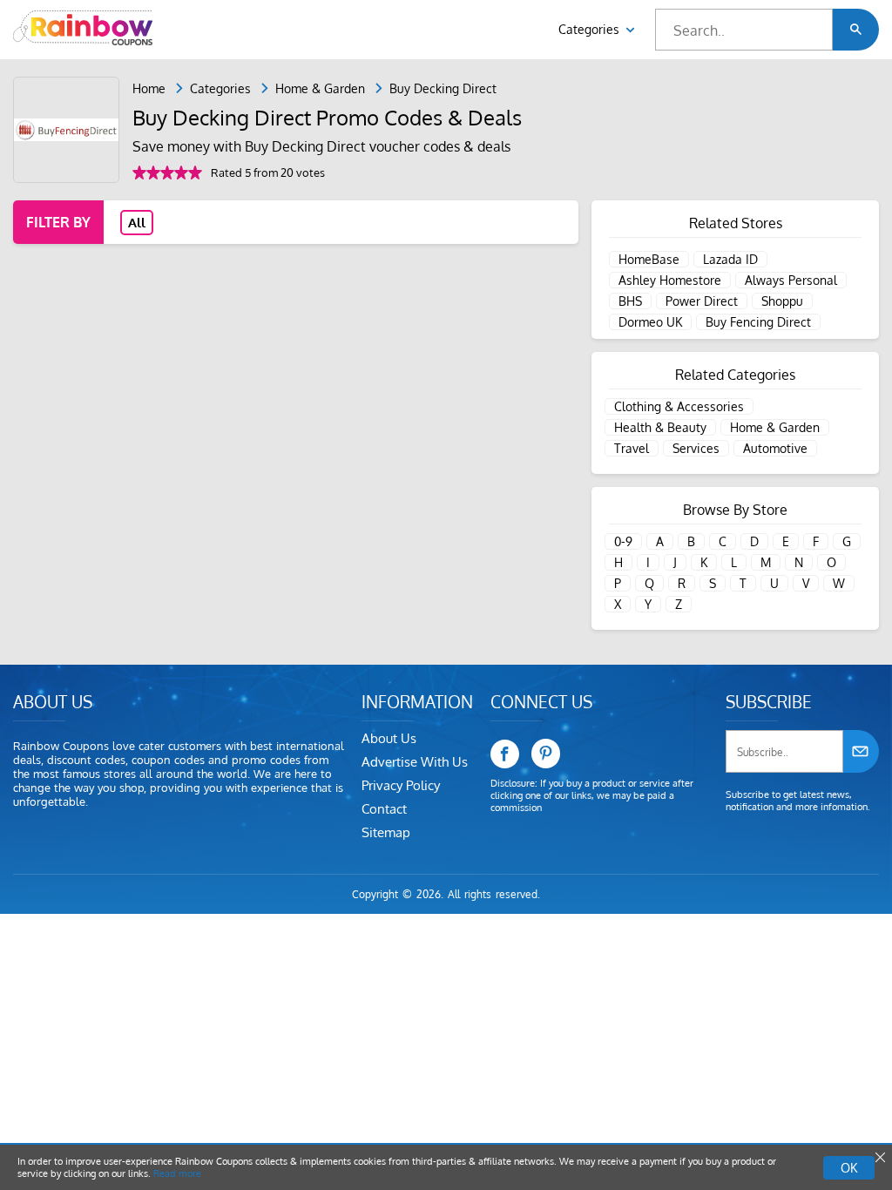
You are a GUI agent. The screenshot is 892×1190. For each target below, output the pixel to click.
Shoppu (782, 301)
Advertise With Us (415, 762)
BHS (630, 301)
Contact (384, 809)
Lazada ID (730, 259)
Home (149, 88)
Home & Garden (320, 88)
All (136, 222)
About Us (389, 738)
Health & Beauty (660, 427)
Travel (631, 448)
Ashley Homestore (669, 280)
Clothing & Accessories (679, 406)
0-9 (623, 541)
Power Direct (702, 301)
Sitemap (386, 832)
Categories (590, 29)
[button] (856, 30)
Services (696, 448)
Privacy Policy (401, 785)
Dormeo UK (650, 321)
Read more (177, 1173)
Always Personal (791, 280)
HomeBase (648, 259)
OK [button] (849, 1167)
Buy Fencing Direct (758, 321)
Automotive (775, 448)
